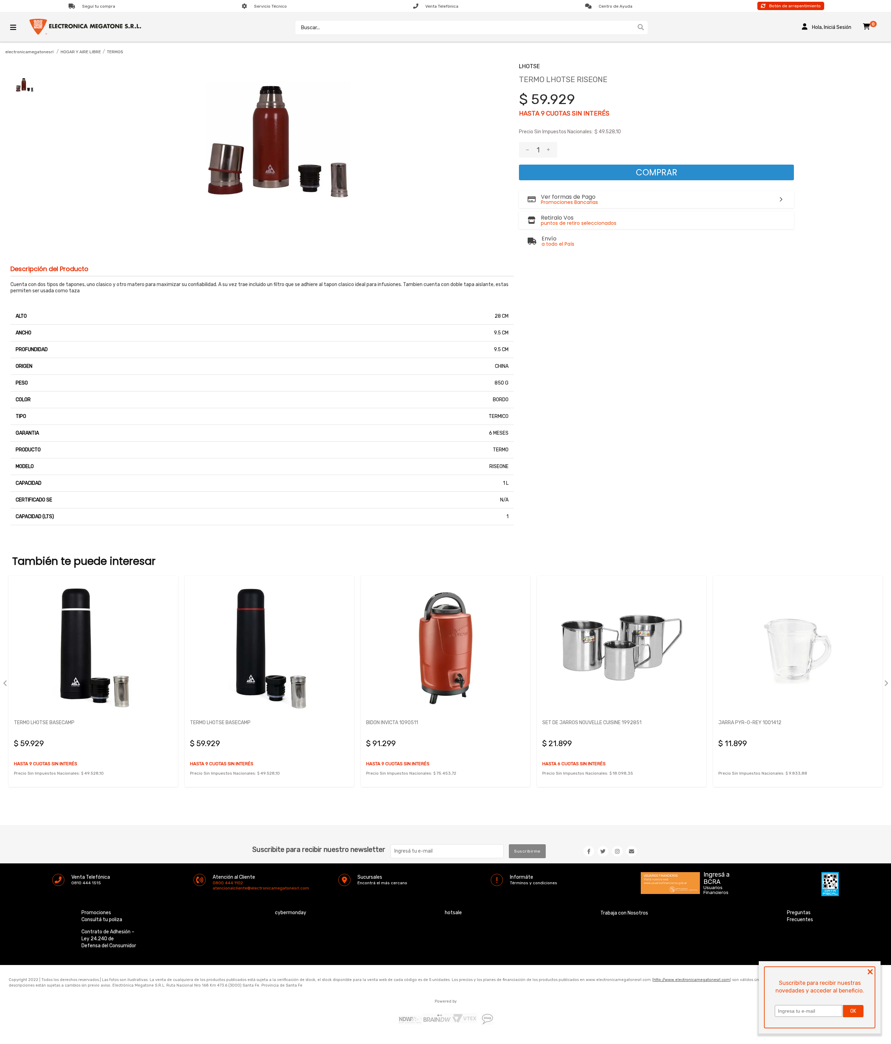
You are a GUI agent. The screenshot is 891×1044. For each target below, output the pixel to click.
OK (853, 1011)
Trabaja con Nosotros (624, 913)
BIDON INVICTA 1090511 (392, 723)
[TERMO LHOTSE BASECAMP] (93, 647)
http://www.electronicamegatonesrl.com (691, 980)
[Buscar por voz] (630, 27)
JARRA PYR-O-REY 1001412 (749, 723)
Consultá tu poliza (101, 920)
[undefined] (277, 142)
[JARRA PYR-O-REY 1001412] (797, 647)
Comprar (656, 172)
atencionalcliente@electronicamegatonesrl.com (218, 888)
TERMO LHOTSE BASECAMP (44, 723)
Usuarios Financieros (715, 890)
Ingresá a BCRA (716, 877)
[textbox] (464, 27)
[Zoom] (24, 85)
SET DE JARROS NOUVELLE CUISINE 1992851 (591, 723)
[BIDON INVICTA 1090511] (445, 647)
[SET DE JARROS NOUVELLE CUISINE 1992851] (621, 647)
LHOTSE (529, 66)
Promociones (96, 913)
